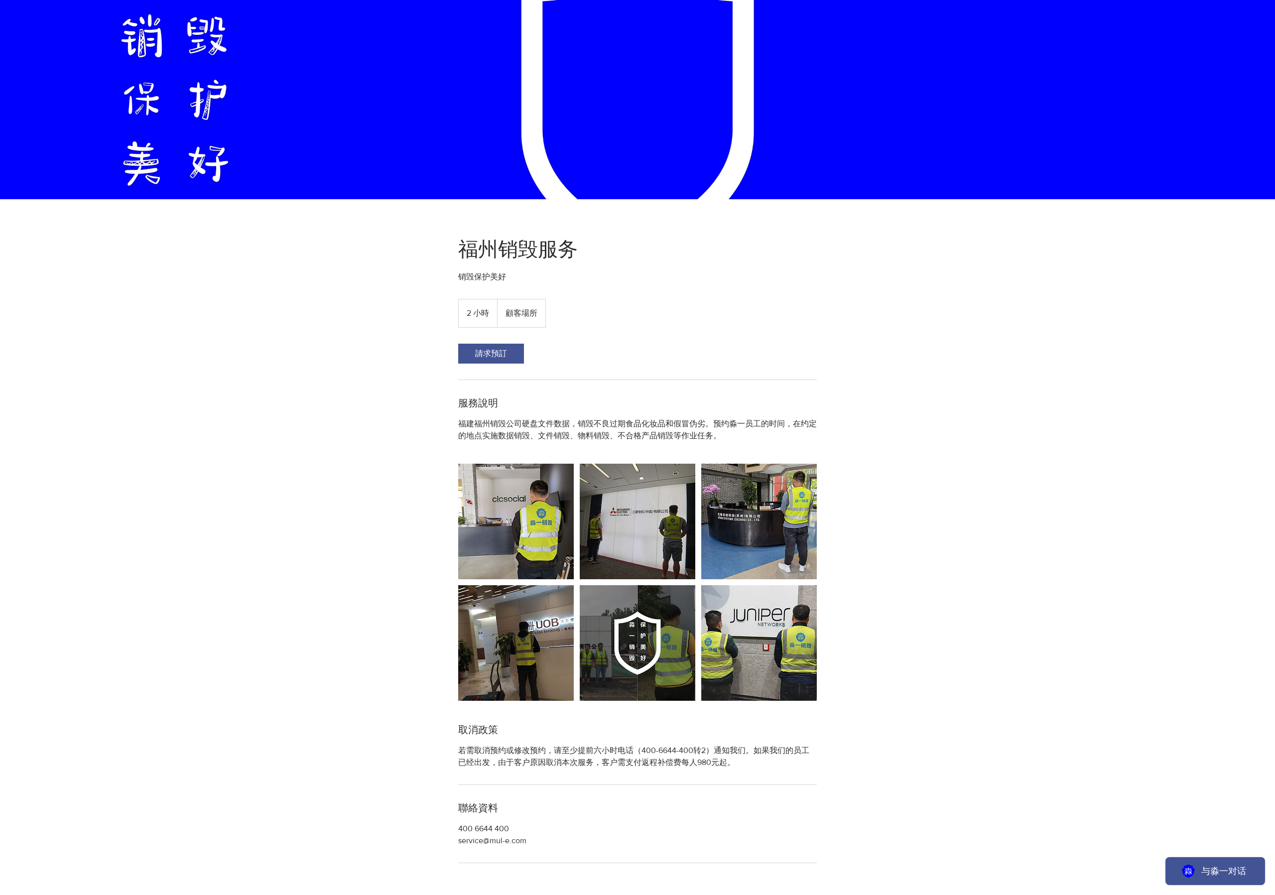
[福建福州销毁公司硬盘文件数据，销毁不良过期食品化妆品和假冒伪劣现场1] (516, 521)
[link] (491, 354)
